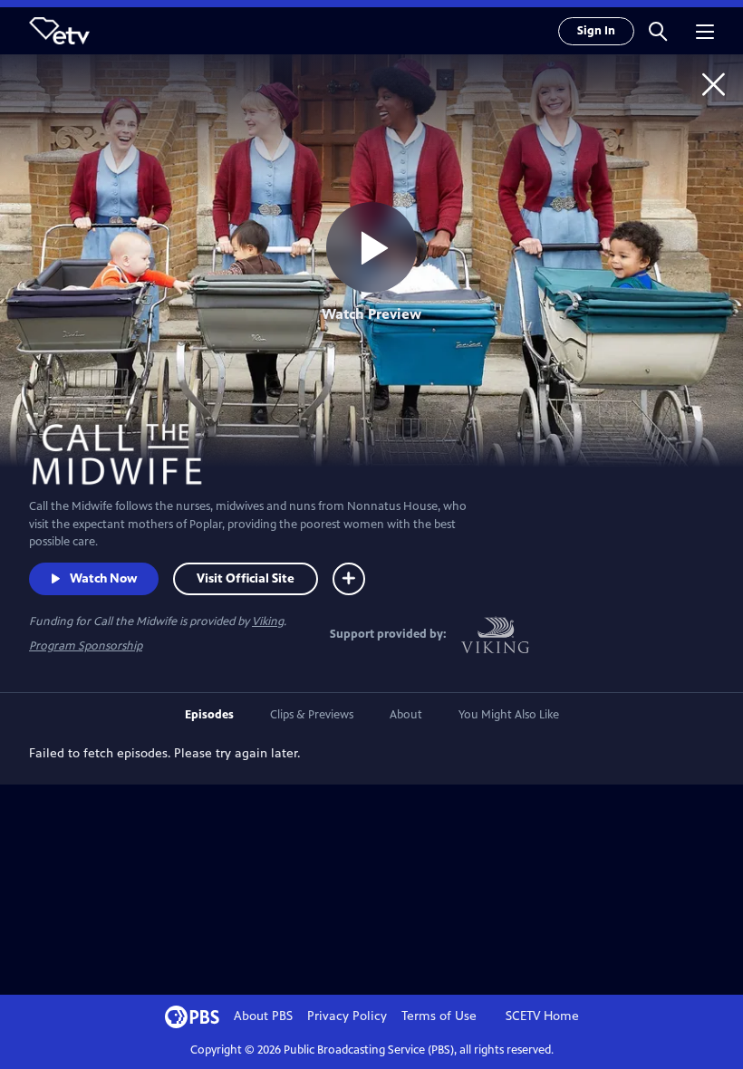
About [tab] (406, 715)
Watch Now (103, 578)
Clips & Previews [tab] (311, 715)
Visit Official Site (245, 578)
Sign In (596, 31)
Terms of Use (439, 1016)
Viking (268, 621)
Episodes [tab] (209, 715)
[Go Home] (713, 83)
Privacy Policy (347, 1016)
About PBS (263, 1016)
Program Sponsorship (85, 646)
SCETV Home (542, 1016)
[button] (657, 30)
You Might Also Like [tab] (508, 715)
